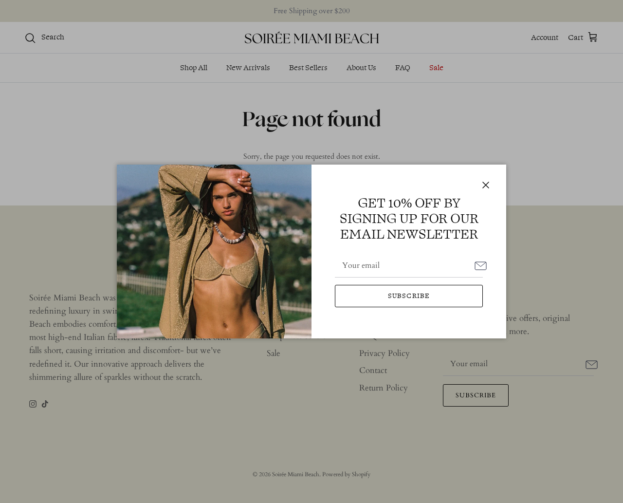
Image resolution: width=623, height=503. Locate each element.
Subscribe (408, 296)
